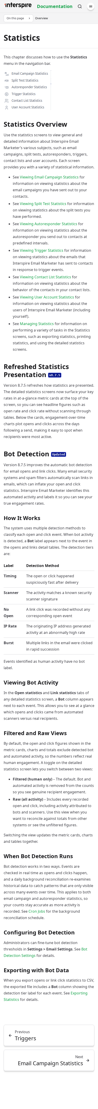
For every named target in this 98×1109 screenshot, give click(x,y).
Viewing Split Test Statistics (43, 203)
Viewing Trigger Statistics (41, 250)
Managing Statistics (37, 323)
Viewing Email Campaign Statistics (49, 177)
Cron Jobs (36, 911)
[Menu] (90, 6)
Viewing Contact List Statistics (45, 276)
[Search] (79, 6)
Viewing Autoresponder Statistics (48, 223)
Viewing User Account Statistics (47, 297)
